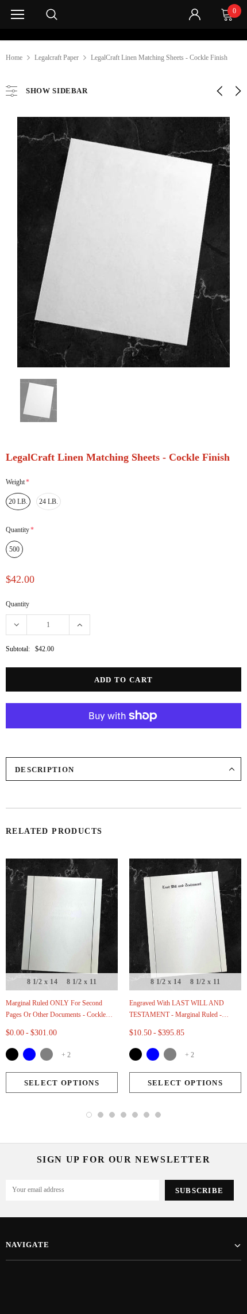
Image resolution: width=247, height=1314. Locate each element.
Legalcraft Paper (56, 58)
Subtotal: (18, 649)
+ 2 (66, 1055)
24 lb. (48, 502)
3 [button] (112, 1115)
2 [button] (100, 1115)
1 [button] (89, 1115)
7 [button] (158, 1115)
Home (14, 58)
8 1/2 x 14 (42, 982)
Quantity (17, 604)
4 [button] (123, 1115)
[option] (123, 34)
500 (14, 549)
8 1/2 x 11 (82, 982)
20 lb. (18, 502)
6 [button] (146, 1115)
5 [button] (135, 1115)
